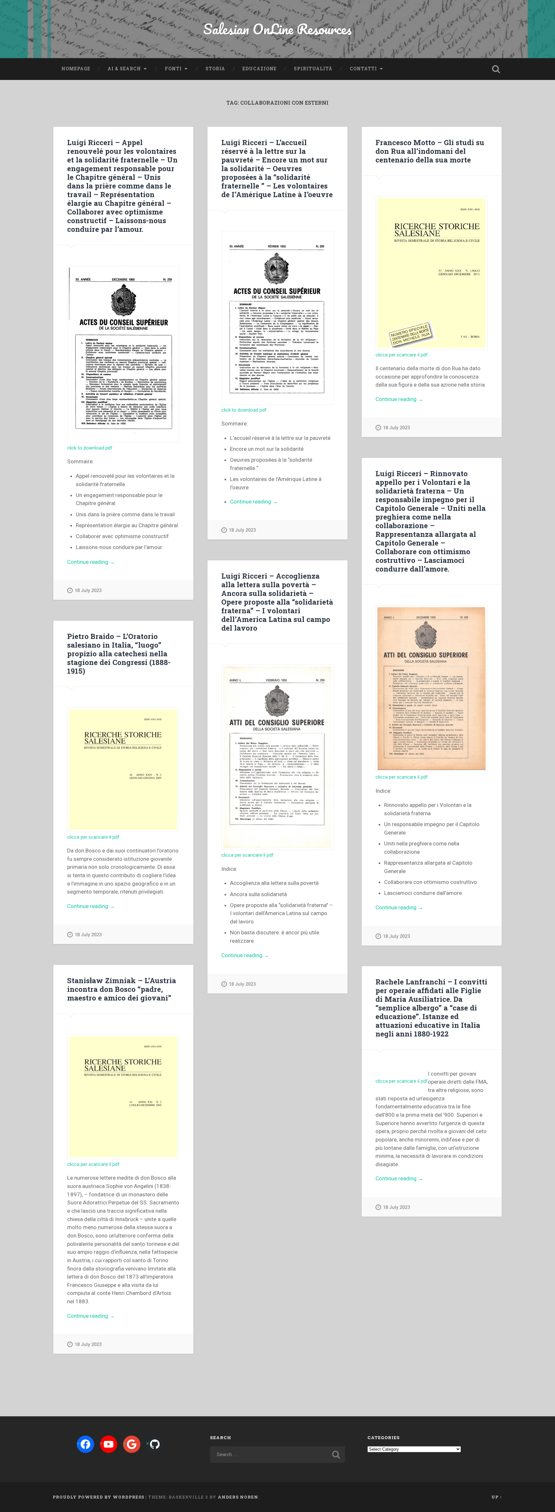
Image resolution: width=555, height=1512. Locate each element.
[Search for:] (277, 1454)
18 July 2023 (88, 590)
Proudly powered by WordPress (98, 1496)
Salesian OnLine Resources (277, 28)
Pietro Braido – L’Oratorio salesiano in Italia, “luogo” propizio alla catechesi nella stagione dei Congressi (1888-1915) (119, 653)
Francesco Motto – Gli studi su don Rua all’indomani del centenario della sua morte (429, 150)
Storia (215, 69)
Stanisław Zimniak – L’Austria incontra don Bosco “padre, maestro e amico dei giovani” (121, 988)
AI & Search (124, 69)
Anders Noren (238, 1496)
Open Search (495, 69)
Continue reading (106, 562)
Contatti (363, 69)
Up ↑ (496, 1496)
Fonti (173, 69)
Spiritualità (313, 69)
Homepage (75, 69)
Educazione (259, 69)
